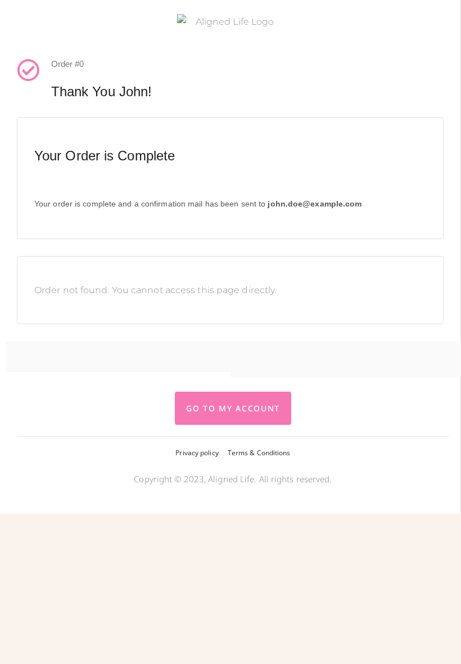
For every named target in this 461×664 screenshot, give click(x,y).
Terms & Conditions (259, 452)
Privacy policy (196, 452)
